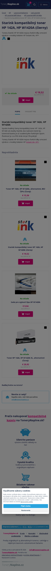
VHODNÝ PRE (30, 111)
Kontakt (31, 533)
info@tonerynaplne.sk (39, 550)
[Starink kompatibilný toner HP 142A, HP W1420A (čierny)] (25, 63)
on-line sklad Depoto (32, 555)
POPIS (17, 111)
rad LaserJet (35, 13)
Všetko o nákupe (31, 536)
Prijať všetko (26, 506)
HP (10, 13)
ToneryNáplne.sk (9, 552)
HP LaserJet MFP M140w (33, 15)
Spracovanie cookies (27, 501)
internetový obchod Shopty (12, 555)
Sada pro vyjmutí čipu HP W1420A (25, 302)
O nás (22, 533)
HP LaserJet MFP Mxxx (13, 15)
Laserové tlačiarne (21, 13)
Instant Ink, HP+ (32, 142)
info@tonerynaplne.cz (20, 399)
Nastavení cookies (9, 558)
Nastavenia (25, 510)
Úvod (4, 13)
